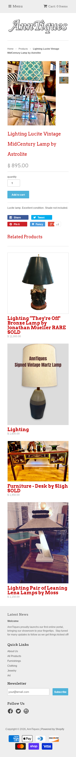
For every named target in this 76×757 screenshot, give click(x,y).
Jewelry (11, 670)
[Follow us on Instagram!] (27, 712)
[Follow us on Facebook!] (11, 712)
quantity (11, 176)
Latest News (17, 614)
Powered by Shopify (52, 729)
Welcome (13, 621)
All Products (14, 656)
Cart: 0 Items (58, 6)
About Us (12, 651)
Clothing (12, 665)
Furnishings (14, 660)
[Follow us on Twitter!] (19, 712)
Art (9, 675)
